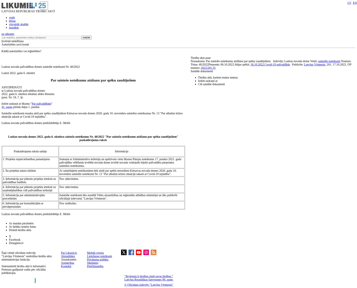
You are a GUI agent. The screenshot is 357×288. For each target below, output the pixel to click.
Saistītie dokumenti (202, 71)
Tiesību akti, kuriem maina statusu (218, 77)
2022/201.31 (208, 67)
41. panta (6, 107)
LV (349, 2)
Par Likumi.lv (69, 252)
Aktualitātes (68, 256)
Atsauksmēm (68, 259)
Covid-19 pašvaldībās (277, 64)
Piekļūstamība (95, 266)
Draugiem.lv (16, 243)
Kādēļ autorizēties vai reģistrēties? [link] (21, 51)
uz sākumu (7, 33)
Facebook (14, 239)
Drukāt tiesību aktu (20, 230)
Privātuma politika (97, 259)
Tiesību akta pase (201, 57)
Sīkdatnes (92, 262)
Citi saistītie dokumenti (211, 84)
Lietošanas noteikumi (99, 256)
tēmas (12, 20)
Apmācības (67, 262)
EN (355, 2)
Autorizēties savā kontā (15, 44)
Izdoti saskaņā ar (208, 80)
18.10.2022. (257, 64)
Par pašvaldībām (41, 103)
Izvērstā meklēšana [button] (12, 41)
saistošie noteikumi (329, 61)
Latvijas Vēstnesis (314, 64)
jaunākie (14, 27)
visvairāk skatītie (18, 24)
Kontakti (66, 266)
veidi (12, 17)
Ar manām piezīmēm (21, 223)
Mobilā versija (95, 252)
